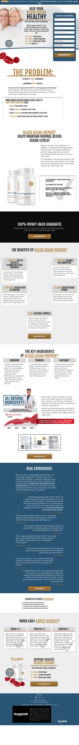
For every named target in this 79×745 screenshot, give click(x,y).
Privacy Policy (34, 704)
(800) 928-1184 (41, 697)
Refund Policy (41, 704)
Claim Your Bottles (64, 55)
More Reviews (39, 589)
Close (59, 743)
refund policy (45, 702)
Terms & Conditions (25, 704)
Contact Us (55, 704)
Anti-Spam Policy (48, 704)
